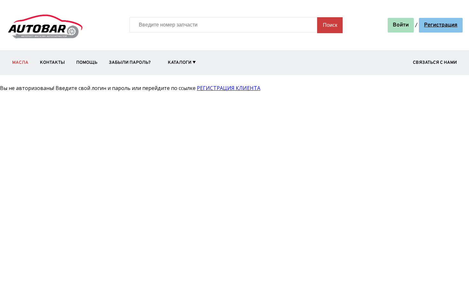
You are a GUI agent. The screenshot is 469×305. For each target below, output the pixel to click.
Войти (401, 25)
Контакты (52, 62)
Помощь (86, 62)
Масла (20, 62)
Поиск (330, 25)
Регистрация (441, 25)
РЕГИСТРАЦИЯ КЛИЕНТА (228, 88)
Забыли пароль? (130, 62)
